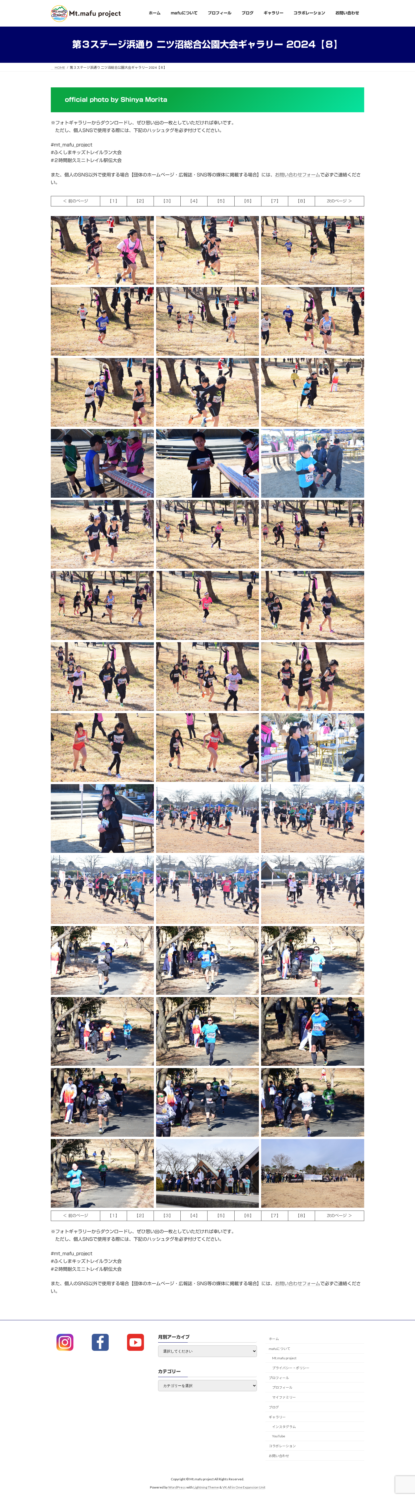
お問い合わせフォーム (297, 174)
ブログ (274, 1407)
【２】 (140, 201)
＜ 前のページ (75, 201)
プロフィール (279, 1378)
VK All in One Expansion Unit (243, 1487)
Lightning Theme (206, 1487)
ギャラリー (277, 1417)
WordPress (177, 1487)
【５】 (221, 201)
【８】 (301, 201)
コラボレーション (282, 1446)
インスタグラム (284, 1427)
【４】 (194, 201)
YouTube (278, 1436)
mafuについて (279, 1349)
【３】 (167, 201)
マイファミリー (284, 1397)
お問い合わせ (279, 1456)
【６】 (248, 201)
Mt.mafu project (284, 1358)
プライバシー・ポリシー (290, 1368)
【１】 (113, 201)
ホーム (274, 1339)
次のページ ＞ (339, 201)
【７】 (275, 201)
